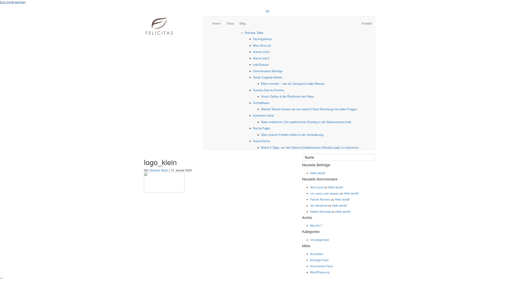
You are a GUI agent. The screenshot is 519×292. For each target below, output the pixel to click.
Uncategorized (319, 240)
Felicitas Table (254, 32)
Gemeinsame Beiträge (268, 71)
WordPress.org (319, 272)
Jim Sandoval (318, 205)
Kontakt (367, 23)
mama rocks (261, 52)
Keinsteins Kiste (263, 115)
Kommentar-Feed (321, 266)
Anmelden (316, 254)
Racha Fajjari (261, 128)
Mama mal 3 (261, 58)
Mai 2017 (316, 225)
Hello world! (317, 173)
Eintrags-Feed (319, 260)
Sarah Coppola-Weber (267, 77)
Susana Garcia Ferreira (268, 90)
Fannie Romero (320, 199)
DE (267, 11)
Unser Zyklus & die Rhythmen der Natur (287, 96)
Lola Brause (261, 64)
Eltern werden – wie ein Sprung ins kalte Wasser (293, 83)
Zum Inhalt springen (13, 2)
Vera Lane (316, 187)
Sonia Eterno (261, 141)
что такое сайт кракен (324, 193)
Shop (230, 23)
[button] (1, 278)
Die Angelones (262, 39)
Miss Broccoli (262, 45)
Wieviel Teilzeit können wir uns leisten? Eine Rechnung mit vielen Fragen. (309, 109)
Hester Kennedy (320, 211)
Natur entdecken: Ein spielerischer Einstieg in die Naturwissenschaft (306, 122)
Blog (243, 23)
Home (216, 23)
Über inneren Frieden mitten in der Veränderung (292, 134)
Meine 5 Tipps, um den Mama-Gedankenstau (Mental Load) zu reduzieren (310, 147)
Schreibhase (261, 103)
